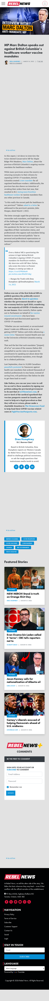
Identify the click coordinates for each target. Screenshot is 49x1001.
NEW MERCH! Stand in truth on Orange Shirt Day (23, 595)
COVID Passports (29, 539)
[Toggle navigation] (3, 3)
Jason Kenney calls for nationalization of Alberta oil (24, 680)
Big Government (23, 547)
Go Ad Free (11, 150)
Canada (9, 547)
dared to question (30, 298)
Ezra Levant (11, 686)
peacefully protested (12, 367)
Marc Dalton (27, 161)
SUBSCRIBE (11, 769)
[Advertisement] (24, 123)
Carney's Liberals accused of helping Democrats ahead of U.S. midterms (23, 723)
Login (6, 938)
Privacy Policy (9, 914)
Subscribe (7, 922)
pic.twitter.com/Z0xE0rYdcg (20, 274)
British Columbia (12, 539)
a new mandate (26, 180)
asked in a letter (30, 205)
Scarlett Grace (12, 645)
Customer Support (10, 926)
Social (6, 934)
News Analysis (11, 552)
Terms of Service (10, 918)
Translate (21, 972)
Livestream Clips (12, 730)
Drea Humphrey (15, 61)
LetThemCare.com (28, 391)
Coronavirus (27, 543)
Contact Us (8, 930)
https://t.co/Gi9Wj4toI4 (18, 271)
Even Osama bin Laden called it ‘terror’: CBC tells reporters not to (24, 638)
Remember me (16, 787)
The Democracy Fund (34, 406)
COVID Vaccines (11, 543)
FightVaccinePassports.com (24, 411)
